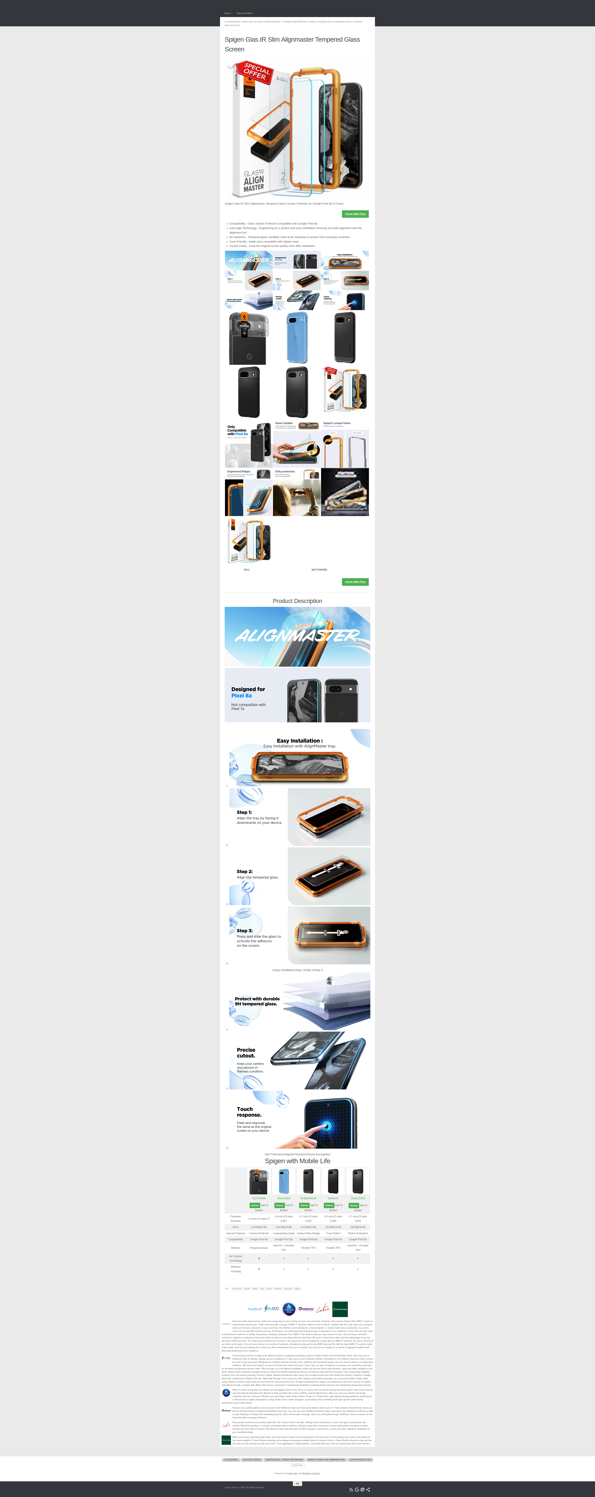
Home (227, 13)
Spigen (297, 1288)
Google (247, 1288)
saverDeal (288, 1288)
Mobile (255, 1288)
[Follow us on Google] (357, 1490)
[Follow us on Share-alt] (368, 1490)
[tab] (283, 970)
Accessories (232, 21)
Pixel (262, 1288)
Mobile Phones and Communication (330, 21)
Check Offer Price (355, 214)
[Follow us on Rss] (351, 1490)
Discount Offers (244, 13)
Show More (297, 1465)
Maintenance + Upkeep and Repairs (286, 21)
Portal (269, 1288)
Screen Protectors (360, 1460)
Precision (277, 1288)
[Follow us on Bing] (362, 1490)
